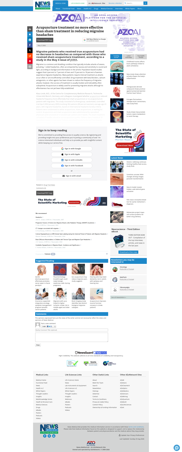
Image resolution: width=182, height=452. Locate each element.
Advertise (96, 394)
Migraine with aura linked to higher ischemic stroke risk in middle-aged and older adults (61, 305)
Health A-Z (39, 388)
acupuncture (95, 96)
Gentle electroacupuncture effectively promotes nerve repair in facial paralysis (42, 281)
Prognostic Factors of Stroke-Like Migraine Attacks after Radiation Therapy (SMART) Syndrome (65, 223)
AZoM (122, 380)
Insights (39, 396)
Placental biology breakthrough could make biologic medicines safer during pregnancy (61, 281)
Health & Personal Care (44, 402)
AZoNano (123, 383)
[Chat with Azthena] (177, 448)
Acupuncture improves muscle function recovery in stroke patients (98, 304)
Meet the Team (98, 383)
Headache (39, 217)
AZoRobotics (124, 391)
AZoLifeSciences (125, 405)
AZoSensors (124, 394)
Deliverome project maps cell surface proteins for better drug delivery (135, 214)
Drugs (38, 407)
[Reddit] (30, 55)
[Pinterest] (30, 61)
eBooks (38, 410)
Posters (38, 413)
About (95, 380)
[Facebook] (30, 45)
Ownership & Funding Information (105, 407)
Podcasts (39, 416)
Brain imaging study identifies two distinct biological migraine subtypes (79, 304)
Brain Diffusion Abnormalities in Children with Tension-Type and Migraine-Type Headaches (63, 239)
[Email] (30, 66)
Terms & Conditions (99, 399)
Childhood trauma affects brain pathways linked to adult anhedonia (136, 64)
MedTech (123, 277)
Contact (95, 396)
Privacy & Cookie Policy (100, 402)
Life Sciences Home (77, 3)
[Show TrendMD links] (107, 254)
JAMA (73, 59)
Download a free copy (128, 252)
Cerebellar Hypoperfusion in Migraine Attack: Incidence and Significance (58, 245)
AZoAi (122, 407)
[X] (30, 50)
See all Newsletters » (118, 297)
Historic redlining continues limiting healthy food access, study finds (137, 164)
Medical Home (60, 3)
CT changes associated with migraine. (47, 228)
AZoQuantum (124, 399)
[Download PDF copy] (30, 29)
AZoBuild (123, 402)
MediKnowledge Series (44, 399)
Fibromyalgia (124, 287)
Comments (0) (41, 188)
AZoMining (124, 396)
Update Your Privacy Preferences (132, 435)
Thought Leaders (42, 394)
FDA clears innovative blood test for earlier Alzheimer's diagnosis (136, 202)
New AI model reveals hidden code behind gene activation (136, 189)
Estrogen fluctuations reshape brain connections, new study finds (136, 101)
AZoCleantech (125, 386)
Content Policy (98, 405)
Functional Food (41, 383)
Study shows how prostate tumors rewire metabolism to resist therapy (136, 114)
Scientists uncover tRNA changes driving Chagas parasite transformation (135, 177)
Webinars (68, 399)
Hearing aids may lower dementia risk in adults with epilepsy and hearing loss (98, 280)
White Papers (40, 391)
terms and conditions (136, 427)
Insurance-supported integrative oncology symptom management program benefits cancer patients (43, 305)
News (38, 386)
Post (38, 345)
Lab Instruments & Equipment (75, 386)
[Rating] (30, 34)
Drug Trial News (49, 185)
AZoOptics (123, 388)
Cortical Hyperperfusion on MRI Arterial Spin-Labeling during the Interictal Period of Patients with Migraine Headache (71, 234)
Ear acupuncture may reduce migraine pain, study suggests (79, 279)
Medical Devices (41, 405)
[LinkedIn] (30, 39)
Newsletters (97, 388)
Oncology (123, 267)
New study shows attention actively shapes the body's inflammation (136, 76)
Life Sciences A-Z (71, 388)
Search (95, 386)
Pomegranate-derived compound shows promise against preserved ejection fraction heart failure (136, 90)
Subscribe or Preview (126, 269)
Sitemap (95, 391)
